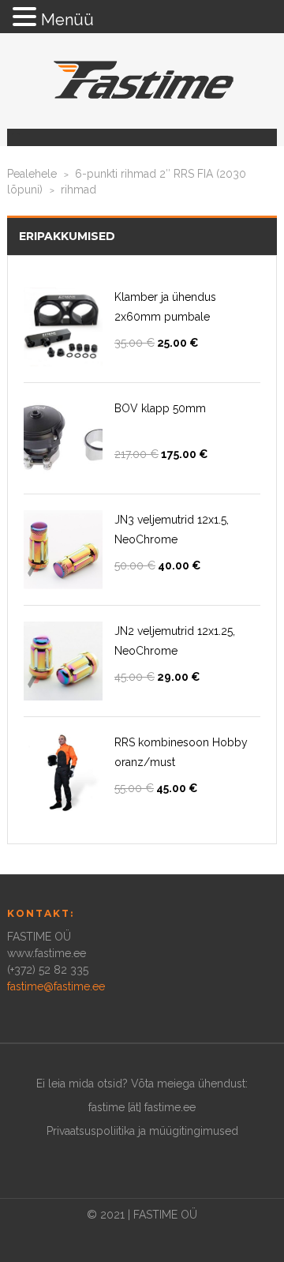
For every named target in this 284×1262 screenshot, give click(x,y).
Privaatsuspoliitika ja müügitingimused (142, 1131)
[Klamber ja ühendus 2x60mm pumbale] (63, 326)
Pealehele (32, 173)
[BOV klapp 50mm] (63, 438)
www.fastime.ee (46, 953)
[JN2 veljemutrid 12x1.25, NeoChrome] (63, 661)
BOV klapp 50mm (160, 408)
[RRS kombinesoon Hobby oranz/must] (63, 772)
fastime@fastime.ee (56, 986)
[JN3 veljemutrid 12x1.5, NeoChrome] (63, 549)
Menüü (67, 19)
